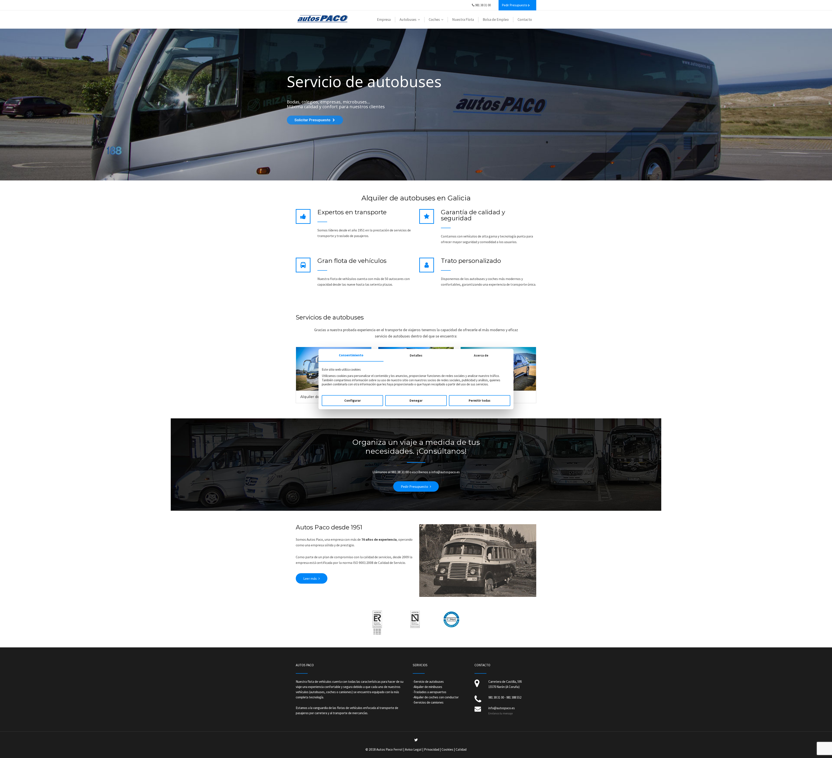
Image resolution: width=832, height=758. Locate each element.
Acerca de (481, 355)
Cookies (447, 749)
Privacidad (431, 749)
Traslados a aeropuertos (430, 692)
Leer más (310, 578)
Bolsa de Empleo (496, 19)
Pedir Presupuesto (414, 486)
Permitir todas (479, 400)
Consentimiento (351, 355)
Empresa (384, 19)
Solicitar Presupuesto (312, 120)
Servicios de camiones (429, 702)
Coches (434, 19)
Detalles (416, 355)
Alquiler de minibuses (428, 687)
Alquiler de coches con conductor (436, 697)
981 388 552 (513, 697)
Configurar (352, 400)
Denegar (416, 400)
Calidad (461, 749)
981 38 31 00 (482, 5)
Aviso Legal (413, 749)
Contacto (525, 19)
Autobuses (408, 19)
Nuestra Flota (463, 19)
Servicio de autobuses (429, 681)
